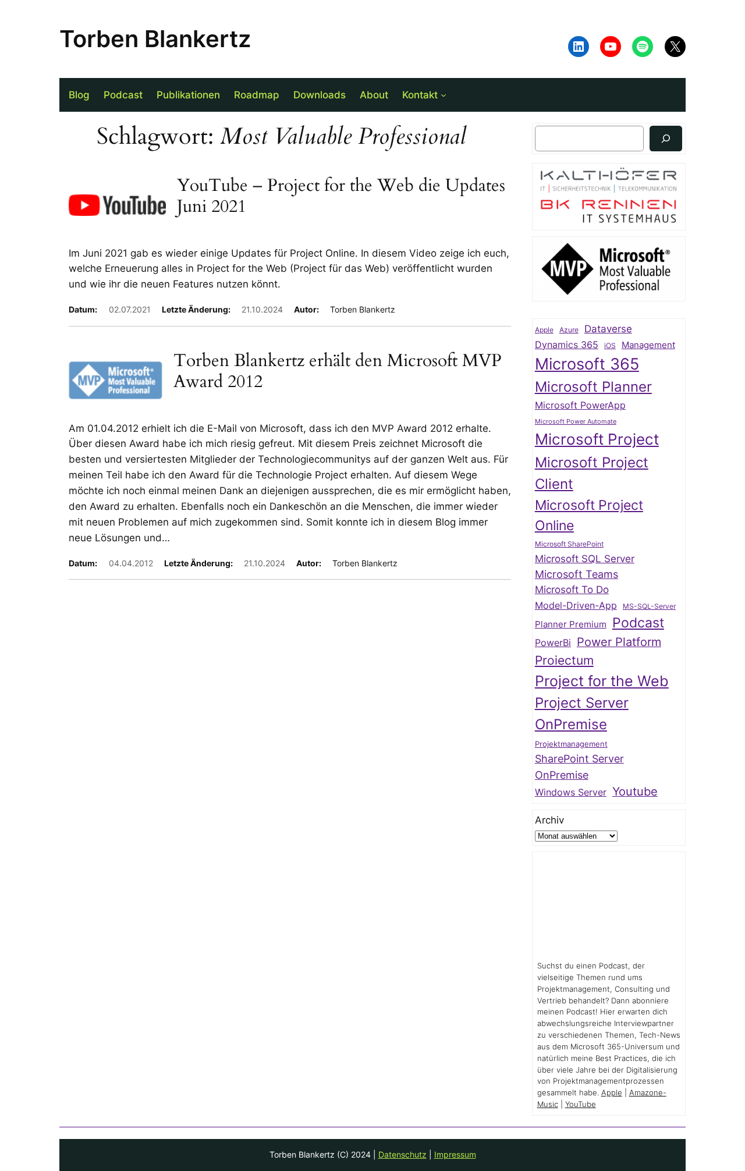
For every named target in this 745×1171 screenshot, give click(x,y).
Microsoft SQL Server (584, 559)
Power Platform (619, 642)
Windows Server (570, 792)
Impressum (455, 1154)
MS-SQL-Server (649, 606)
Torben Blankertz (155, 38)
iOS (610, 345)
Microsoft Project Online (589, 515)
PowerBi (553, 642)
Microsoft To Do (572, 589)
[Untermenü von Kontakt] (443, 95)
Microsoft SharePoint (569, 544)
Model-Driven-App (576, 605)
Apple (544, 330)
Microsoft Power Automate (575, 421)
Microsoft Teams (576, 574)
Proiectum (564, 660)
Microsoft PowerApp (580, 405)
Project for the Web (602, 681)
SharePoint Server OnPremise (579, 767)
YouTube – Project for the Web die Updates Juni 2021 (341, 196)
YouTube (580, 1104)
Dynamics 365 (566, 344)
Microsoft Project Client (591, 473)
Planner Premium (570, 624)
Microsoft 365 (587, 363)
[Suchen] (666, 138)
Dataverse (608, 328)
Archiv (549, 820)
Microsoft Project (597, 439)
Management (648, 345)
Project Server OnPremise (582, 713)
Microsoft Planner (593, 386)
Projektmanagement (571, 743)
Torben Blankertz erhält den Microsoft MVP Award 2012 (337, 371)
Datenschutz (402, 1154)
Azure (569, 330)
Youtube (635, 792)
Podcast (638, 622)
